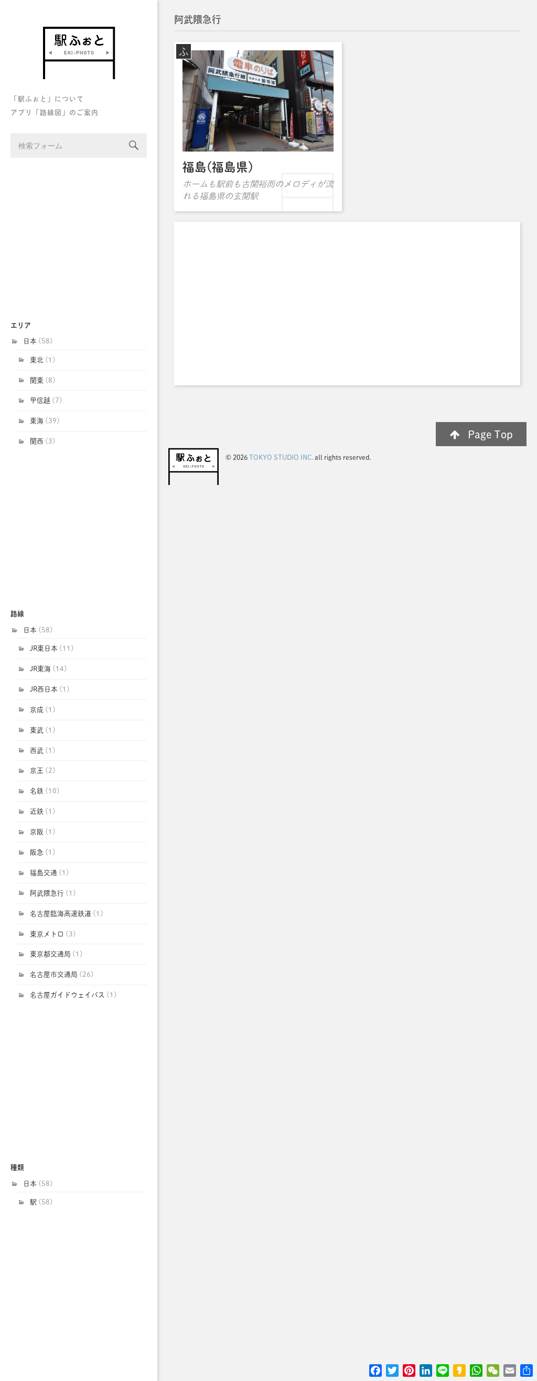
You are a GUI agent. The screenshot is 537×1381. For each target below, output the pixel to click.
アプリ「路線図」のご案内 (54, 112)
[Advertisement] (78, 240)
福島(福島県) (217, 167)
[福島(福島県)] (258, 100)
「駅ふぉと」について (47, 98)
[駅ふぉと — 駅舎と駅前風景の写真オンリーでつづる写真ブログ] (78, 52)
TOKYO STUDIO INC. (281, 457)
